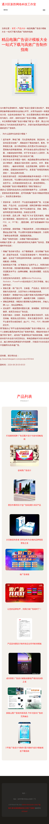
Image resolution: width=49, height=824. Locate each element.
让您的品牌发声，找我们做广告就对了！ (24, 609)
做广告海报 (24, 574)
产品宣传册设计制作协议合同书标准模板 (24, 644)
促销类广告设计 (24, 470)
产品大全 (21, 28)
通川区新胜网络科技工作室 (20, 808)
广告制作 (32, 808)
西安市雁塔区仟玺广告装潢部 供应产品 (24, 505)
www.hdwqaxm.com (29, 805)
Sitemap (24, 811)
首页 (14, 28)
